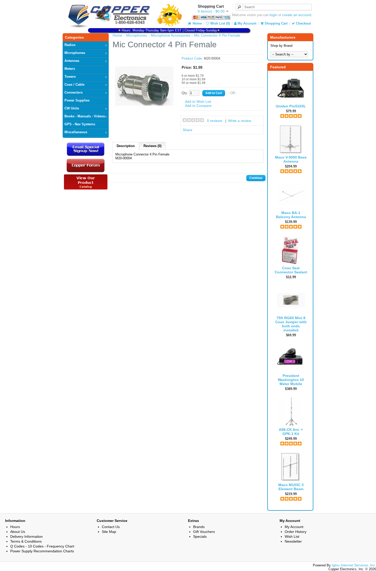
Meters (69, 69)
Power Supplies (77, 100)
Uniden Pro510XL (291, 106)
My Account (246, 23)
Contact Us (111, 527)
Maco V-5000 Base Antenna (291, 159)
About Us (17, 532)
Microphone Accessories (170, 35)
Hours (15, 527)
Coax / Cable (74, 84)
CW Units (71, 108)
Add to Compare (198, 106)
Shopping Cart (275, 23)
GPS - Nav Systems (79, 124)
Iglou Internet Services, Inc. (354, 565)
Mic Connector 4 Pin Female (217, 35)
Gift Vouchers (204, 532)
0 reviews (214, 121)
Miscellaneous (75, 132)
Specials (200, 536)
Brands (199, 527)
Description (126, 146)
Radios (69, 45)
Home (197, 23)
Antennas (71, 61)
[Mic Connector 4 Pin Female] (144, 114)
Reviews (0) (152, 146)
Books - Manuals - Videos (84, 116)
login (273, 15)
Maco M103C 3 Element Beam (291, 487)
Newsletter (293, 541)
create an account (296, 15)
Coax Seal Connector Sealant (291, 270)
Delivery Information (26, 536)
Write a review (239, 121)
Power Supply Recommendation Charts (42, 551)
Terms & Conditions (26, 541)
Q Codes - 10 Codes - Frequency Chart (42, 546)
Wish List (292, 536)
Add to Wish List (198, 101)
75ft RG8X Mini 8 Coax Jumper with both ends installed (291, 324)
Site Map (109, 532)
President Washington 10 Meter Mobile (291, 380)
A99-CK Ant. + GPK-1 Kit (291, 432)
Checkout (303, 23)
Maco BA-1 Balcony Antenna (291, 215)
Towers (70, 77)
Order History (295, 532)
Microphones (74, 53)
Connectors (73, 92)
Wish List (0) (219, 23)
